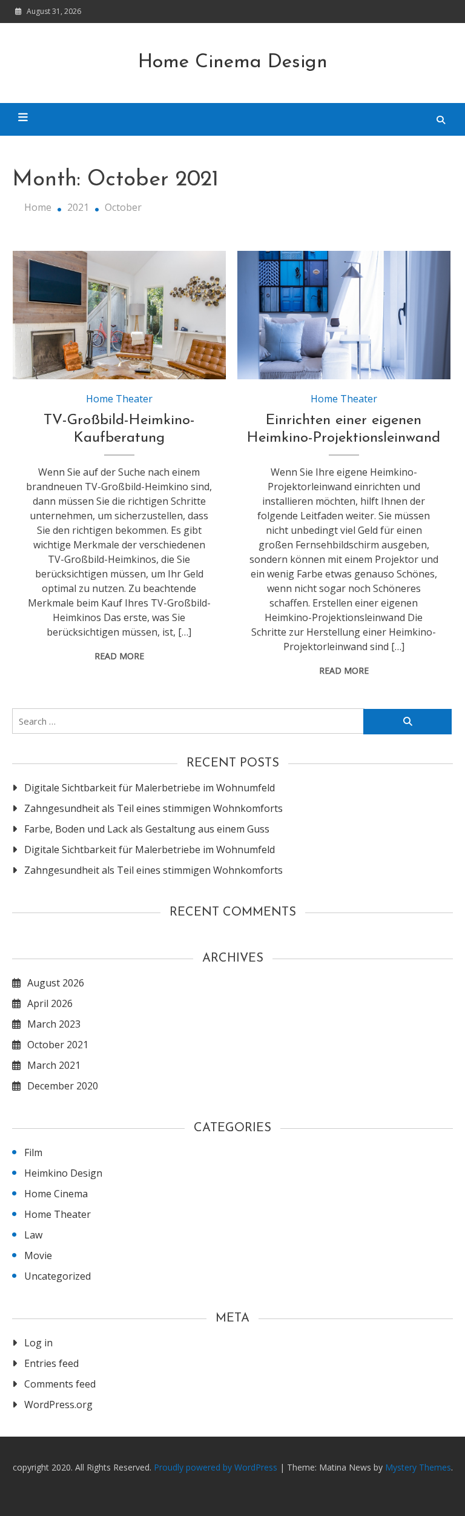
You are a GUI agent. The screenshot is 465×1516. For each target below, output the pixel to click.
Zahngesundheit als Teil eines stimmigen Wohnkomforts (153, 808)
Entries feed (51, 1363)
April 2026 (50, 1003)
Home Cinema (56, 1193)
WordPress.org (58, 1404)
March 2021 (54, 1065)
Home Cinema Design (233, 62)
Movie (38, 1255)
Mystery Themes (418, 1467)
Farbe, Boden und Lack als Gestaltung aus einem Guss (146, 829)
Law (33, 1235)
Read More (119, 656)
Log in (38, 1342)
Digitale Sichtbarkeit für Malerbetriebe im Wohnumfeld (149, 787)
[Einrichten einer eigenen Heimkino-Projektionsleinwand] (343, 315)
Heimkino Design (63, 1173)
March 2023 (54, 1024)
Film (33, 1152)
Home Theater (119, 398)
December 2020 (62, 1085)
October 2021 (57, 1044)
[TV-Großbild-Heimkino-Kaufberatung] (119, 315)
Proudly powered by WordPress (217, 1467)
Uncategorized (57, 1276)
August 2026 (55, 982)
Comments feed (60, 1384)
